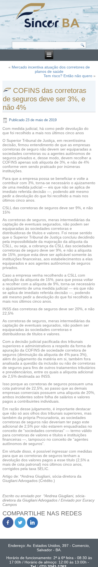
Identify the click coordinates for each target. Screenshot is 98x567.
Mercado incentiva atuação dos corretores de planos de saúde (51, 69)
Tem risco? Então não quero (68, 76)
